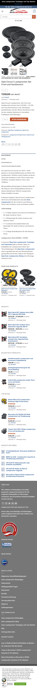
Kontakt (4, 593)
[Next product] (3, 90)
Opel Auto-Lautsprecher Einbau (12, 256)
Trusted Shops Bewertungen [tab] (11, 166)
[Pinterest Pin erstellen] (15, 144)
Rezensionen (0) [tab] (6, 162)
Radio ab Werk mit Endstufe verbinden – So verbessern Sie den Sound (18, 644)
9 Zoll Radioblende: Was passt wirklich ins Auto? (20, 452)
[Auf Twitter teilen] (9, 144)
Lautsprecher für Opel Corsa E (18, 135)
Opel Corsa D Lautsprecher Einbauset (9, 289)
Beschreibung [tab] (6, 155)
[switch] (4, 685)
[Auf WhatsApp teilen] (3, 144)
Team (3, 650)
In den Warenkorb (19, 119)
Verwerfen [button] (18, 4)
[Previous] (4, 46)
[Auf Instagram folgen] (6, 503)
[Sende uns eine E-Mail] (12, 503)
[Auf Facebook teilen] (6, 144)
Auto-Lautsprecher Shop (10, 621)
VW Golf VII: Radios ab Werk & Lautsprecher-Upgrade (16, 469)
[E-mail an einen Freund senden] (12, 144)
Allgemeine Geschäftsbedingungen (13, 576)
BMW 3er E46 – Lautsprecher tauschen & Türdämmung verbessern (20, 458)
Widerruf (4, 604)
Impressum (5, 590)
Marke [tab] (3, 159)
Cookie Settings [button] (7, 684)
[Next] (32, 46)
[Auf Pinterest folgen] (15, 503)
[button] (2, 11)
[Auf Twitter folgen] (9, 503)
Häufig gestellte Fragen (9, 587)
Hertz (3, 142)
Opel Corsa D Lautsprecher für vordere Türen (27, 289)
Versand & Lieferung (8, 597)
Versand (6, 97)
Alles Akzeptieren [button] (20, 684)
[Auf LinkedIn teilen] (19, 144)
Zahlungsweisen (7, 607)
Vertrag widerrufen (8, 600)
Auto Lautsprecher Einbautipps (12, 579)
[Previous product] (6, 90)
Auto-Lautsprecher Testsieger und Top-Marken (18, 625)
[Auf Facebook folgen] (3, 503)
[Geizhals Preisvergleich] (6, 546)
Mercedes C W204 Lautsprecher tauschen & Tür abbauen (16, 651)
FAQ (2, 628)
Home (3, 76)
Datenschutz (5, 583)
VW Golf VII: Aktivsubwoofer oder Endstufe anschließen (18, 463)
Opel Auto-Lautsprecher (15, 76)
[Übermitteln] (34, 17)
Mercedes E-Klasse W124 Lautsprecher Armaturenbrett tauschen (20, 475)
